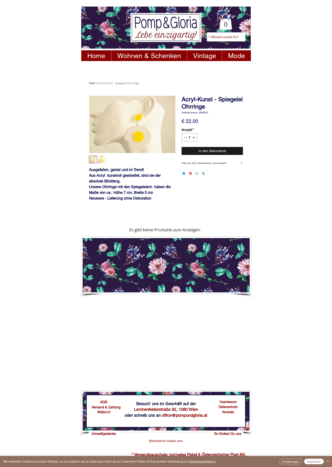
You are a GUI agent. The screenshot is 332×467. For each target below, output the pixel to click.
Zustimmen (314, 462)
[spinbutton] (189, 137)
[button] (225, 21)
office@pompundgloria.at (184, 415)
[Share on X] (203, 173)
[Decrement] (185, 137)
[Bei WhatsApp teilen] (197, 173)
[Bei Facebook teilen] (184, 173)
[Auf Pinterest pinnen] (190, 173)
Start (92, 83)
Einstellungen (290, 462)
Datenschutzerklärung (201, 461)
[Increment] (194, 137)
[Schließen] (328, 461)
